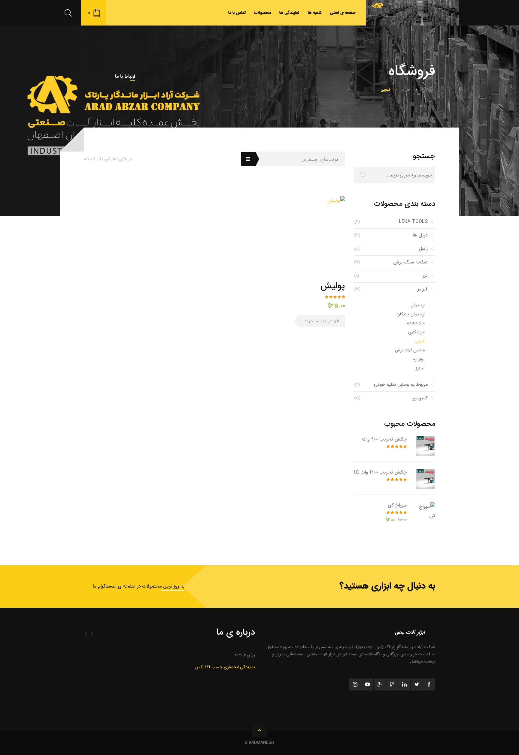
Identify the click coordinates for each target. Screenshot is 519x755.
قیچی (420, 341)
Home (426, 89)
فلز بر (405, 89)
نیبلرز (420, 368)
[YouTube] (367, 684)
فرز (425, 275)
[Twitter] (417, 684)
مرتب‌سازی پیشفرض (320, 159)
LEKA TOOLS (413, 221)
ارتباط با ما (125, 76)
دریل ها (420, 235)
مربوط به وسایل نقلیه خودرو (400, 384)
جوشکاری (416, 332)
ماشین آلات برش (410, 350)
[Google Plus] (380, 684)
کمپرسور (420, 398)
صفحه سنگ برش (410, 262)
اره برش (418, 305)
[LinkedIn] (404, 684)
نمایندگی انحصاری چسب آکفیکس (225, 667)
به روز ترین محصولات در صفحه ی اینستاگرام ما (138, 586)
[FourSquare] (392, 684)
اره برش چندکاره (410, 314)
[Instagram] (355, 684)
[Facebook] (429, 684)
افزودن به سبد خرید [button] (321, 321)
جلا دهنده (416, 323)
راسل (423, 248)
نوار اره (419, 359)
